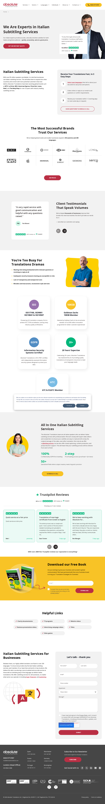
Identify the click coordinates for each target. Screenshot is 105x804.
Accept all (69, 405)
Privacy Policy (83, 715)
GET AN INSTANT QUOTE (16, 46)
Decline (82, 405)
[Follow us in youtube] (95, 768)
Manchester (47, 751)
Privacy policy (85, 797)
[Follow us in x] (86, 768)
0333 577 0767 (8, 758)
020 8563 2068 (7, 768)
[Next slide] (64, 231)
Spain (29, 751)
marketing (42, 677)
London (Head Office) (11, 765)
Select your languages (75, 82)
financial (33, 677)
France (29, 758)
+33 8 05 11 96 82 (31, 761)
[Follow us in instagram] (100, 768)
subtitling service (48, 443)
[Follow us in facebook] (82, 768)
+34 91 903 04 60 (31, 754)
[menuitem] (26, 5)
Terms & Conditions (96, 797)
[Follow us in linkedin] (91, 768)
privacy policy (55, 593)
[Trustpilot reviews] (74, 51)
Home (5, 12)
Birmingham (48, 765)
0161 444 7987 (47, 754)
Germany (47, 758)
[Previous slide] (58, 231)
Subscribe (72, 759)
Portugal (30, 765)
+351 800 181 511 (31, 768)
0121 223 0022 (47, 768)
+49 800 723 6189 (48, 761)
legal (27, 677)
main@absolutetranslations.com (10, 760)
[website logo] (10, 5)
